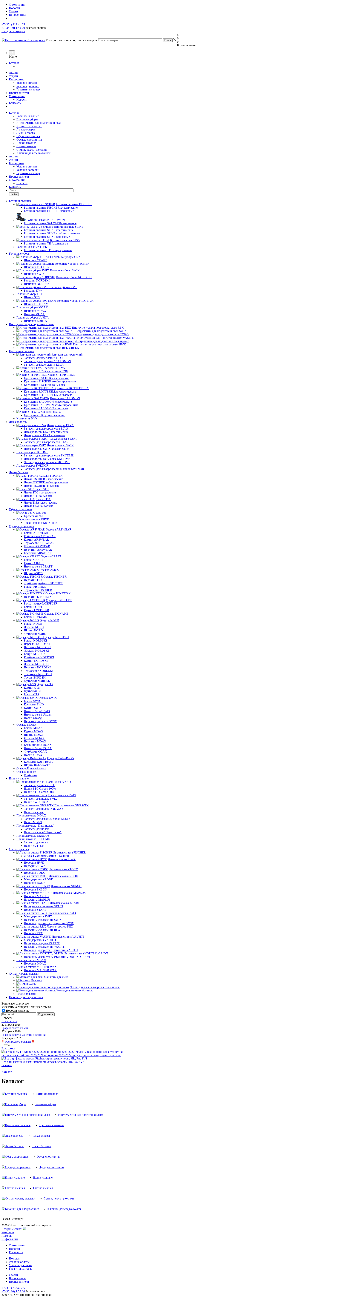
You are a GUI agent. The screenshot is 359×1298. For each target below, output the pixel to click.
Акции (13, 72)
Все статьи (8, 1048)
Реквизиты (16, 1252)
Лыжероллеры (25, 129)
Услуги (13, 76)
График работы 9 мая (14, 1028)
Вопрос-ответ (17, 1278)
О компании (17, 96)
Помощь (6, 1235)
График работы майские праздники (24, 1034)
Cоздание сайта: (12, 1229)
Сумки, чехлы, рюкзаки (31, 149)
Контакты (15, 102)
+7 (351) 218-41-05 (13, 24)
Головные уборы (27, 119)
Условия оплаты (26, 82)
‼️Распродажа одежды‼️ (18, 1041)
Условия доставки (27, 86)
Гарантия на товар (28, 89)
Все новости (9, 1021)
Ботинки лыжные (27, 116)
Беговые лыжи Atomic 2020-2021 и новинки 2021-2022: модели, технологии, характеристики (61, 1055)
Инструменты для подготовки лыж (38, 122)
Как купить (16, 79)
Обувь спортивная (28, 136)
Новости (21, 99)
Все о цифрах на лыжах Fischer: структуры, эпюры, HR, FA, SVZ (43, 1061)
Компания (7, 1232)
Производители (19, 92)
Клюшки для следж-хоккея (33, 153)
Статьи (13, 1275)
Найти (13, 194)
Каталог (14, 62)
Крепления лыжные (29, 126)
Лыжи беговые (26, 132)
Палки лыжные (26, 142)
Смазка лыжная (26, 146)
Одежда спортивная (29, 139)
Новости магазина (17, 1010)
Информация (9, 1239)
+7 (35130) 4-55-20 (13, 27)
